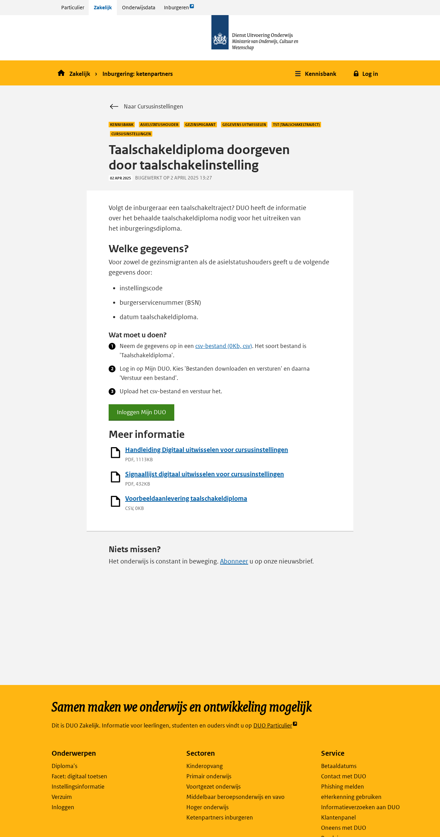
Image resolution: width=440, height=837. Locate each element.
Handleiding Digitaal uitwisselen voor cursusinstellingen (206, 450)
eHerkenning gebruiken (351, 797)
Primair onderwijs (208, 776)
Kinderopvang (204, 766)
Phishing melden (342, 786)
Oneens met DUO (343, 828)
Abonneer (234, 561)
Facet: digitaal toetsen (79, 776)
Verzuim (62, 797)
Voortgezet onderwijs (213, 786)
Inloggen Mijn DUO (141, 414)
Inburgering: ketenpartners (137, 74)
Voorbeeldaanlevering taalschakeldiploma (186, 498)
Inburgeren (176, 9)
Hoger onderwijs (207, 807)
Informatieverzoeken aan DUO (360, 807)
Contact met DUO (343, 776)
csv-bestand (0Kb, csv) (223, 346)
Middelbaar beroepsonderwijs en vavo (235, 797)
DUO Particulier (272, 725)
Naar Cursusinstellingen (153, 106)
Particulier (72, 7)
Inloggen (63, 807)
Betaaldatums (338, 766)
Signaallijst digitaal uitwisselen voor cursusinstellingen (204, 474)
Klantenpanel (338, 817)
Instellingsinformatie (78, 786)
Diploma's (64, 766)
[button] (316, 72)
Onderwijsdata (138, 7)
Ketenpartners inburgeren (219, 817)
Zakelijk (103, 7)
